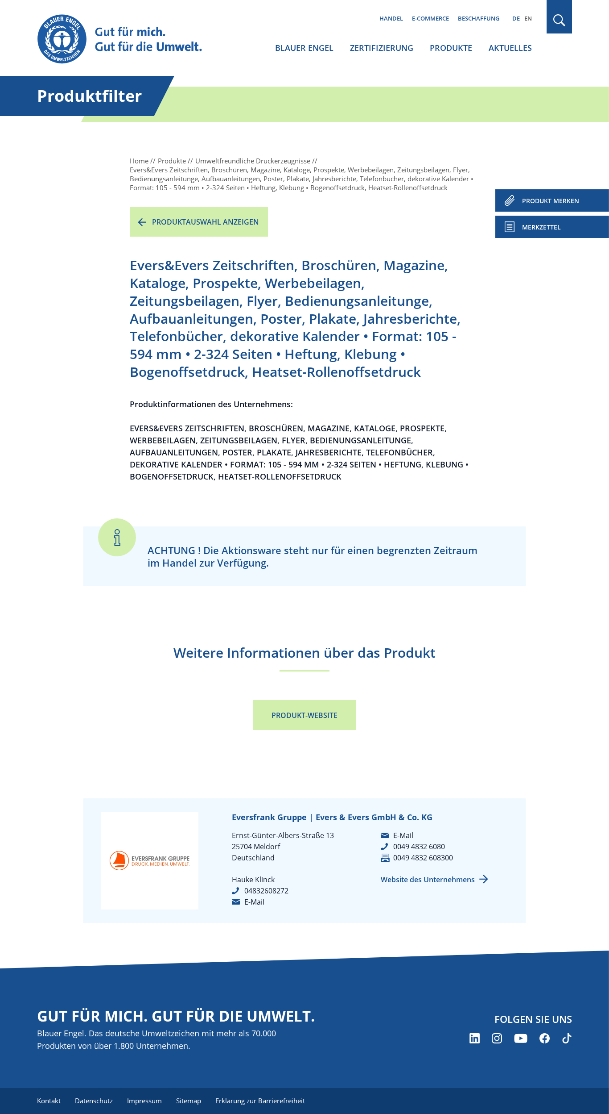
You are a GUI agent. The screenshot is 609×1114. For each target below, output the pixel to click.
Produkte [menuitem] (451, 47)
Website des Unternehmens (428, 880)
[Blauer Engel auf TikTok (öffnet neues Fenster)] (567, 1038)
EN (528, 18)
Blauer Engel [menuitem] (304, 47)
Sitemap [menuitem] (188, 1100)
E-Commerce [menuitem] (430, 18)
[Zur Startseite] (128, 39)
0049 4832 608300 (423, 858)
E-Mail (254, 902)
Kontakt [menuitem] (49, 1100)
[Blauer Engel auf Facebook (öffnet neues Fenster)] (544, 1038)
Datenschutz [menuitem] (94, 1100)
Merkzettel (541, 227)
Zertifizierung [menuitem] (381, 47)
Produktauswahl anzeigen (205, 222)
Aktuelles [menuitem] (510, 47)
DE (516, 18)
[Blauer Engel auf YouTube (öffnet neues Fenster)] (520, 1038)
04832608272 (266, 891)
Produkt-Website (304, 715)
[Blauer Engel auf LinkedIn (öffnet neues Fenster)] (474, 1038)
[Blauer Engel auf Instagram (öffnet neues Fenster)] (497, 1038)
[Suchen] (559, 20)
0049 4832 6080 (419, 846)
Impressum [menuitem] (144, 1100)
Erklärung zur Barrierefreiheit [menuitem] (260, 1100)
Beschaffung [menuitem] (478, 18)
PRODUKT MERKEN (550, 200)
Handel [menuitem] (391, 18)
